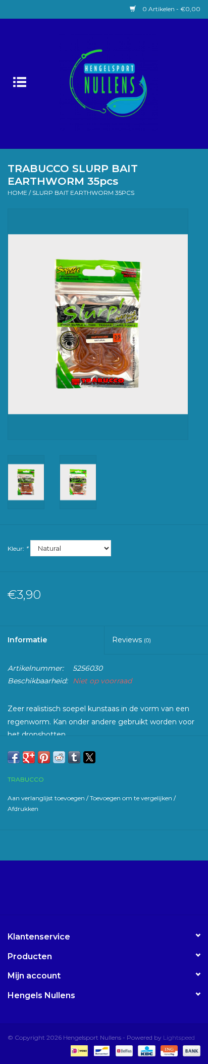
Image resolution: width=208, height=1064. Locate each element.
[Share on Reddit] (59, 757)
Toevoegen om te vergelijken (132, 798)
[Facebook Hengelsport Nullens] (95, 891)
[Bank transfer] (189, 1050)
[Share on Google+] (29, 757)
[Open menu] (19, 81)
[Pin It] (44, 757)
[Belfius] (123, 1050)
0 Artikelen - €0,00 (170, 9)
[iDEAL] (78, 1050)
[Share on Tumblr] (74, 757)
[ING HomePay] (168, 1050)
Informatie (27, 639)
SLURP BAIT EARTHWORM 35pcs (83, 192)
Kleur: (18, 548)
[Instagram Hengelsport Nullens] (113, 891)
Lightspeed (179, 1037)
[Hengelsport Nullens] (123, 83)
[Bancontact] (100, 1050)
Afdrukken (23, 808)
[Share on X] (89, 757)
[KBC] (145, 1050)
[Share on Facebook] (14, 757)
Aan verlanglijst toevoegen (47, 798)
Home (17, 192)
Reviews (131, 639)
